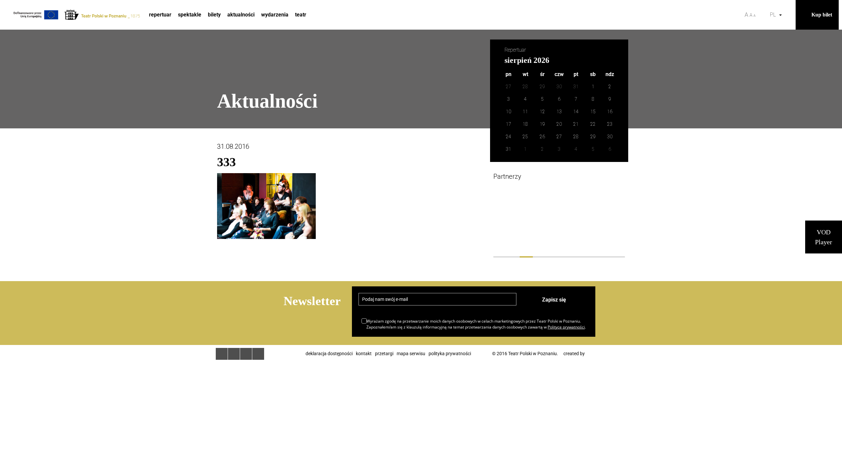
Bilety (214, 15)
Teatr (300, 15)
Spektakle (189, 15)
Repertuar (160, 15)
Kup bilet (821, 14)
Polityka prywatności (450, 353)
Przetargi (384, 353)
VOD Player (823, 237)
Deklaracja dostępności (329, 353)
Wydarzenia (274, 15)
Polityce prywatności (566, 327)
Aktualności (241, 15)
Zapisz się (554, 300)
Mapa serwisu (411, 353)
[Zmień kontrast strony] (763, 15)
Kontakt (364, 353)
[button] (789, 15)
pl (774, 15)
